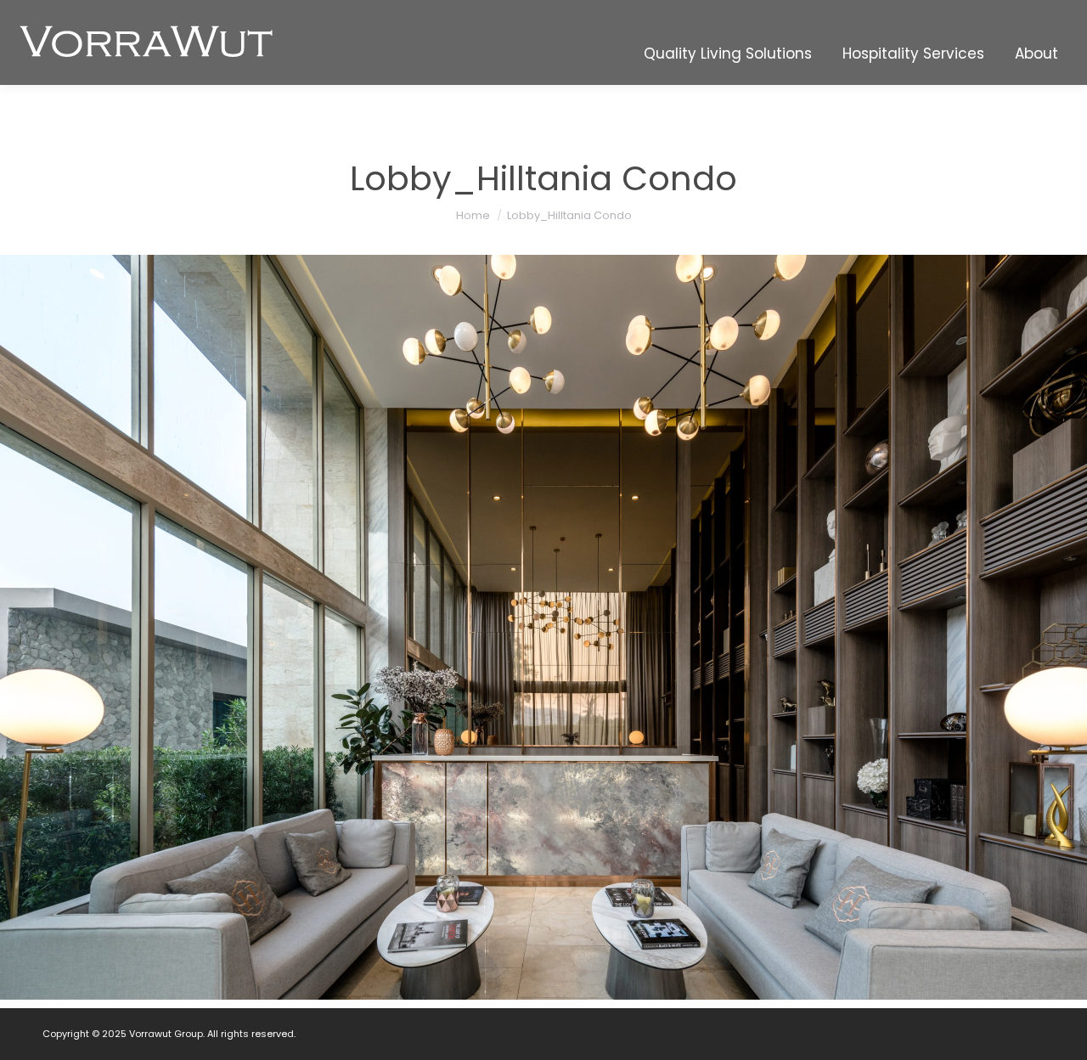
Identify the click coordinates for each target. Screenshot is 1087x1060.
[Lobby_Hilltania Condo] (543, 627)
